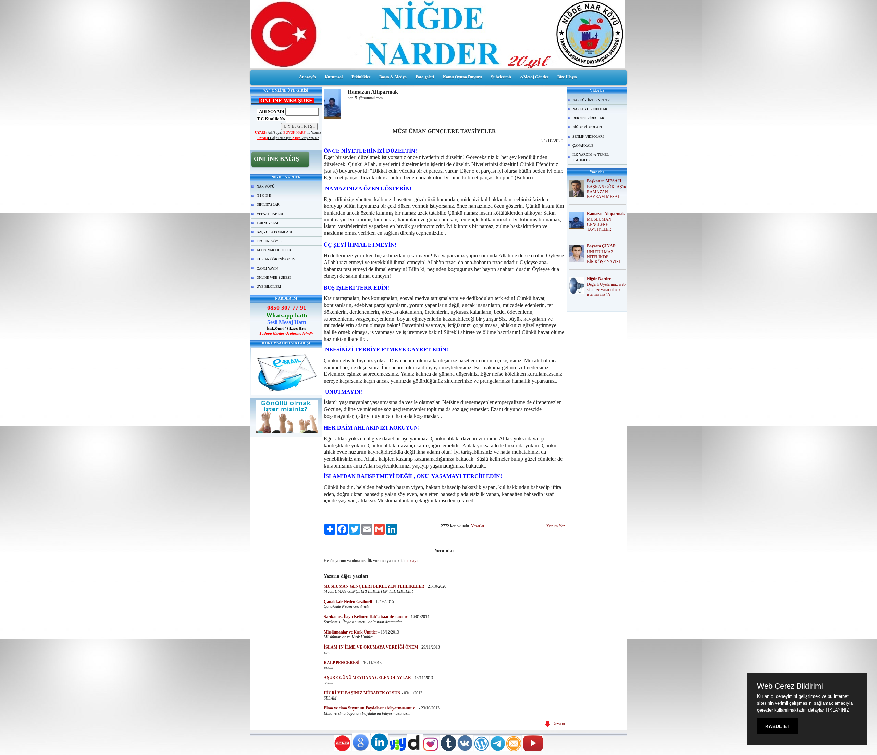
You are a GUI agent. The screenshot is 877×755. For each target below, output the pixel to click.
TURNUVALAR (268, 223)
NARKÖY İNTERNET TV (591, 100)
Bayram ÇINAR (601, 246)
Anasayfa (307, 77)
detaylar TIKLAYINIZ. (829, 710)
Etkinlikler (360, 77)
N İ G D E (264, 195)
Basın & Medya (393, 77)
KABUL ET (777, 726)
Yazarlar (477, 526)
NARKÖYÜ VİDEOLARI (590, 109)
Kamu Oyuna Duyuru (462, 77)
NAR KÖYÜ (265, 186)
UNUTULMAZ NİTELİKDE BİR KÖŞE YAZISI (603, 257)
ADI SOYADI (270, 111)
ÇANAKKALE (582, 146)
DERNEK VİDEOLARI (588, 118)
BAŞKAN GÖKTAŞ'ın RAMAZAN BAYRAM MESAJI (606, 192)
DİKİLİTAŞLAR (268, 204)
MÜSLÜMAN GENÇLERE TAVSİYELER (599, 224)
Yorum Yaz (555, 526)
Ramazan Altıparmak (606, 213)
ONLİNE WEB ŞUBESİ (274, 277)
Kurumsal (334, 77)
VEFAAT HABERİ (270, 214)
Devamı (557, 723)
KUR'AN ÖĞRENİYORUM (276, 259)
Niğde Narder (599, 278)
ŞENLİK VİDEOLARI (588, 136)
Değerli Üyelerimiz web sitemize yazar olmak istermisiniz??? (606, 289)
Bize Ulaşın (567, 77)
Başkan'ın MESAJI (604, 181)
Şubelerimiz (501, 77)
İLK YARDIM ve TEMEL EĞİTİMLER (590, 157)
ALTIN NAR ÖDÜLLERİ (274, 250)
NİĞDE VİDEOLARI (587, 127)
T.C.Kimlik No (271, 118)
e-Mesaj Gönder (534, 77)
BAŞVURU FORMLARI (274, 232)
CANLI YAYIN (267, 268)
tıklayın (413, 560)
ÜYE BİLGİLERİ (269, 287)
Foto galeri (425, 77)
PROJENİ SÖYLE (269, 241)
